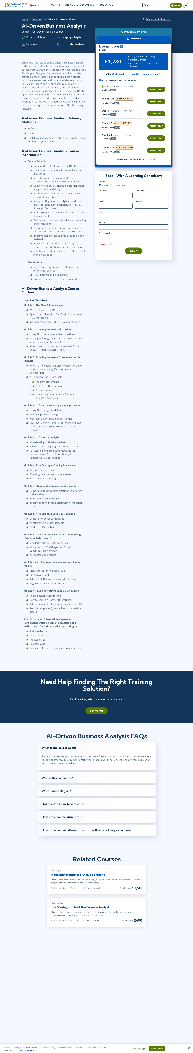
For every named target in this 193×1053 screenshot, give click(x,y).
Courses (36, 19)
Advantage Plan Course (50, 31)
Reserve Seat (156, 89)
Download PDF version (158, 19)
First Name (103, 190)
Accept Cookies (157, 1048)
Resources (105, 5)
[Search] (166, 5)
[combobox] (137, 205)
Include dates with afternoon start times (118, 80)
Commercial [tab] (135, 38)
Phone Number (141, 201)
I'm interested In (105, 233)
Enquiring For (104, 181)
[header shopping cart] (185, 5)
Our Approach (87, 5)
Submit (133, 251)
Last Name (139, 190)
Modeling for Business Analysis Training (78, 874)
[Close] (189, 1048)
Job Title (102, 222)
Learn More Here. (26, 1050)
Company (103, 212)
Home (25, 19)
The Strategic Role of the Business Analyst (80, 907)
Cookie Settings (138, 1048)
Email (101, 201)
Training (55, 5)
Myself (105, 185)
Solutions (70, 5)
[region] (134, 119)
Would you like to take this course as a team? (136, 74)
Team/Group (120, 185)
